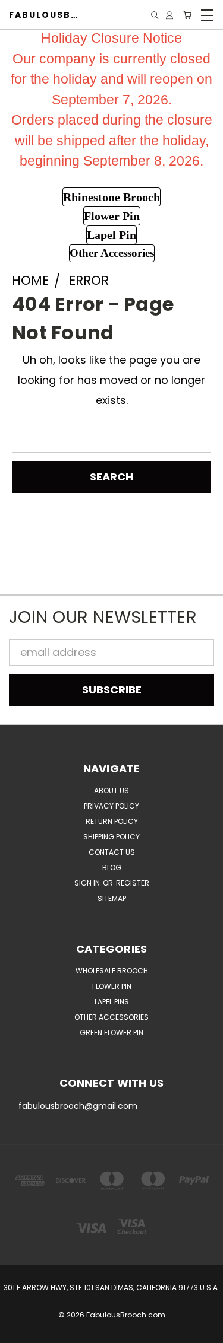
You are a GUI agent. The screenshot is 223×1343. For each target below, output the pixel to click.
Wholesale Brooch (112, 971)
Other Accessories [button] (112, 253)
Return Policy (112, 821)
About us (111, 790)
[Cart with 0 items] (187, 15)
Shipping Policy (111, 837)
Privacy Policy (111, 806)
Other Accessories (111, 1017)
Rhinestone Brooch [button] (111, 196)
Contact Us (112, 852)
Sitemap (112, 898)
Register (132, 883)
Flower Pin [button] (112, 215)
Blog (111, 868)
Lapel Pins (112, 1002)
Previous (20, 1331)
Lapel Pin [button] (111, 234)
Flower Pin (111, 986)
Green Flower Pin (111, 1032)
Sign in (88, 883)
